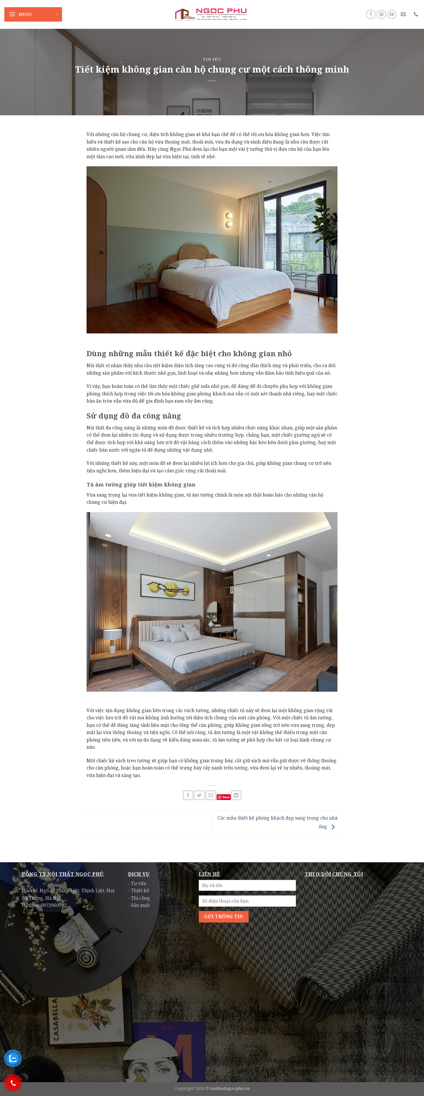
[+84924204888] (417, 14)
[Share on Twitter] (199, 795)
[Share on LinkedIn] (236, 795)
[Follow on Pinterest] (381, 14)
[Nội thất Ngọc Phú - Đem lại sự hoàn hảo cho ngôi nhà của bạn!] (212, 14)
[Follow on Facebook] (371, 14)
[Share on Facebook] (188, 795)
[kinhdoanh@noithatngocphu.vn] (404, 14)
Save (226, 797)
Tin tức (212, 59)
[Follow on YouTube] (392, 14)
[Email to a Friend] (211, 795)
